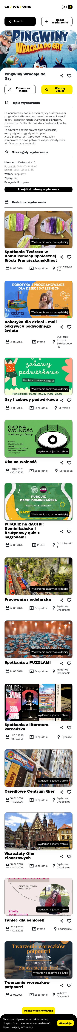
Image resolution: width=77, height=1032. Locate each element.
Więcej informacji (22, 1027)
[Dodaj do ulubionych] (69, 76)
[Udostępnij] (61, 76)
